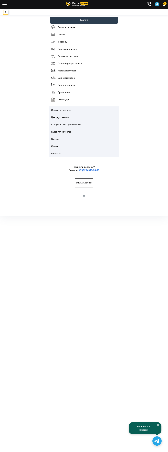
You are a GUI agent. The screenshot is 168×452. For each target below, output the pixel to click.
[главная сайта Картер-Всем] (77, 3)
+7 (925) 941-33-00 (89, 170)
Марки (84, 20)
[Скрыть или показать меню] (4, 4)
